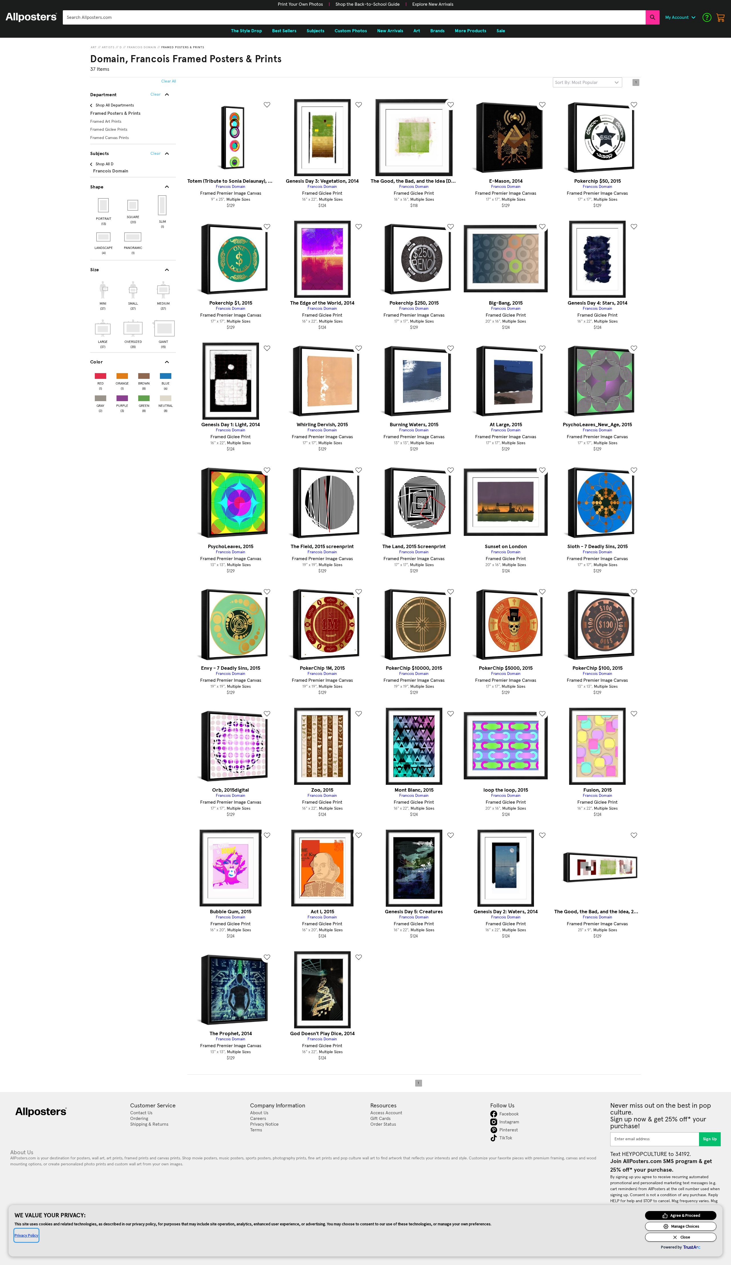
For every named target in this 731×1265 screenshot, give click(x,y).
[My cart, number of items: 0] (720, 17)
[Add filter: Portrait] (104, 205)
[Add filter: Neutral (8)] (165, 397)
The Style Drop (246, 31)
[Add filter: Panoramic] (133, 237)
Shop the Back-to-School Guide (368, 4)
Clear (155, 154)
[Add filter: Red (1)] (100, 375)
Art (94, 47)
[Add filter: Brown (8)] (144, 375)
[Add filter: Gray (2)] (100, 397)
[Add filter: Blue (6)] (165, 375)
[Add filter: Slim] (162, 205)
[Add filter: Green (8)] (144, 397)
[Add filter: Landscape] (103, 237)
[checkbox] (102, 294)
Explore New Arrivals (432, 4)
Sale (501, 31)
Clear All (168, 81)
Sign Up (710, 1139)
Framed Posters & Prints (182, 47)
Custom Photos (351, 31)
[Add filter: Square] (133, 205)
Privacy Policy (26, 1235)
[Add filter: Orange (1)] (122, 375)
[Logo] (31, 17)
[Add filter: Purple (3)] (122, 397)
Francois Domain (141, 47)
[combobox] (354, 17)
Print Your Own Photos (300, 4)
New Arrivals (390, 31)
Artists (108, 47)
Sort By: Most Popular (576, 82)
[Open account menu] (693, 17)
